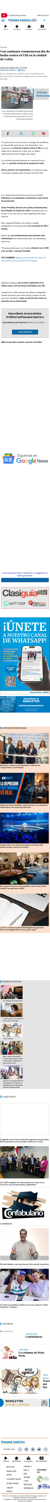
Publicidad (12, 1483)
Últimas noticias (11, 981)
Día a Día (26, 1472)
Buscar (10, 1466)
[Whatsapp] (20, 1449)
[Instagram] (45, 1449)
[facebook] (26, 1449)
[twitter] (33, 1449)
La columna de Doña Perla (12, 1001)
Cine (26, 1481)
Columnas (7, 1323)
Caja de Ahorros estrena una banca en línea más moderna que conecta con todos (21, 846)
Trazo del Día (8, 1039)
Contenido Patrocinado (14, 728)
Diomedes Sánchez (8, 70)
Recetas (28, 1484)
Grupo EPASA (10, 1489)
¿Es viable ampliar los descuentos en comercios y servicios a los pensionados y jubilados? (22, 1183)
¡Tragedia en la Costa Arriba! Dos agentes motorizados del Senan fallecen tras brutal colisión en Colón (24, 1140)
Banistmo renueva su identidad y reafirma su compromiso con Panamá (20, 766)
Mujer (27, 1477)
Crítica (28, 1466)
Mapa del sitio (12, 1473)
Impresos (28, 1488)
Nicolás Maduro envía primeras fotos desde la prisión (24, 1264)
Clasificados (12, 1479)
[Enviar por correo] (43, 133)
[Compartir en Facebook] (8, 133)
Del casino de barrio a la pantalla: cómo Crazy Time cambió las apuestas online (23, 887)
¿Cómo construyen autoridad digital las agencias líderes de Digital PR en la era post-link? (22, 928)
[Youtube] (39, 1449)
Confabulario (6, 1223)
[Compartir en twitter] (21, 133)
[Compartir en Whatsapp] (33, 133)
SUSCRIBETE (25, 332)
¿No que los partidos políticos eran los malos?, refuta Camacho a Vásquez (24, 1306)
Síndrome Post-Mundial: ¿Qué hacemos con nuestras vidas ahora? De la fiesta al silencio (24, 806)
